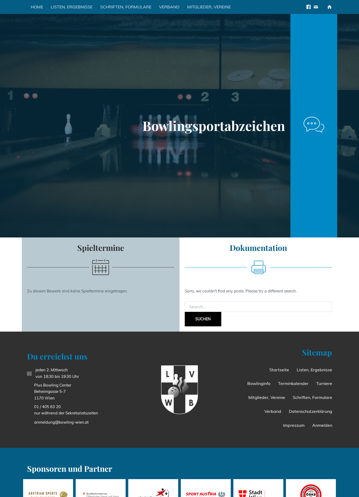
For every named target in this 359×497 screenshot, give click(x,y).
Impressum (294, 425)
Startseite (279, 369)
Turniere (324, 383)
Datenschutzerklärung (310, 411)
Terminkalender (293, 383)
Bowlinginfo (258, 383)
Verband (169, 6)
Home (37, 6)
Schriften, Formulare (125, 6)
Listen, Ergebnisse (72, 6)
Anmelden (322, 425)
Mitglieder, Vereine (209, 6)
